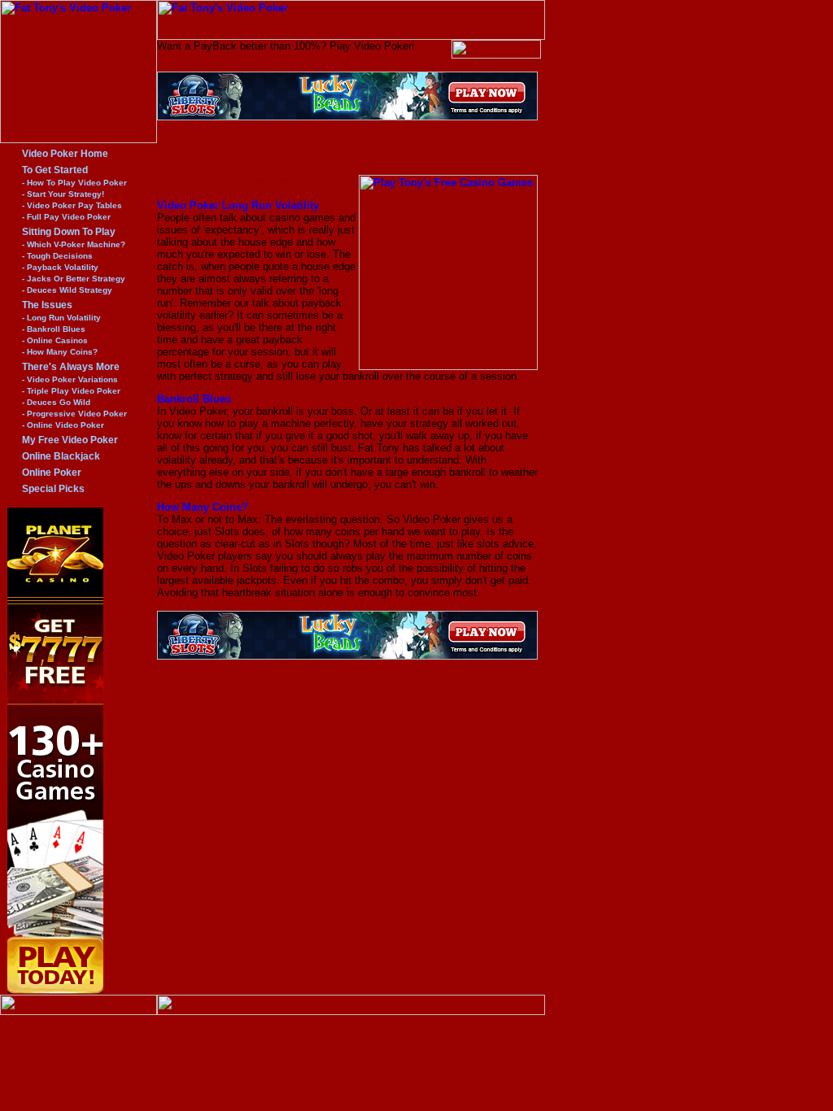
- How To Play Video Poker (74, 182)
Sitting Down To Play (69, 231)
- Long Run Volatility (61, 317)
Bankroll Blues (194, 399)
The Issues (47, 305)
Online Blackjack (61, 456)
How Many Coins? (202, 507)
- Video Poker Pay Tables (72, 205)
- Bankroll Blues (53, 329)
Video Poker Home (65, 153)
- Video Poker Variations (70, 379)
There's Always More (71, 367)
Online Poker (51, 472)
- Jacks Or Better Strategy (73, 278)
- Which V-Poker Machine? (73, 244)
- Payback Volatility (60, 267)
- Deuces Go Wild (56, 402)
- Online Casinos (55, 340)
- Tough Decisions (57, 255)
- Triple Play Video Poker (71, 390)
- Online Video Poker (63, 424)
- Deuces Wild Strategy (67, 289)
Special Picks (53, 489)
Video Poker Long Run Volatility (238, 205)
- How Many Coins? (60, 351)
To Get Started (55, 170)
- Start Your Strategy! (63, 194)
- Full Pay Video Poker (66, 216)
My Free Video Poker (70, 440)
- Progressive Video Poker (74, 413)
